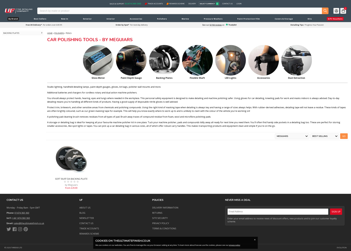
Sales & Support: (125, 3)
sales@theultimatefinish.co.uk (29, 223)
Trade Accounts (155, 4)
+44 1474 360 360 (21, 218)
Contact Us (227, 4)
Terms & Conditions (164, 228)
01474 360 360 (22, 212)
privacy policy (234, 245)
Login (238, 4)
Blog (82, 212)
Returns (157, 212)
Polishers (59, 33)
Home (49, 33)
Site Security (160, 218)
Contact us (86, 223)
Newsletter (86, 218)
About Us (84, 207)
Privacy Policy (160, 223)
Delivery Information (165, 207)
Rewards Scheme (177, 4)
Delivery (192, 4)
